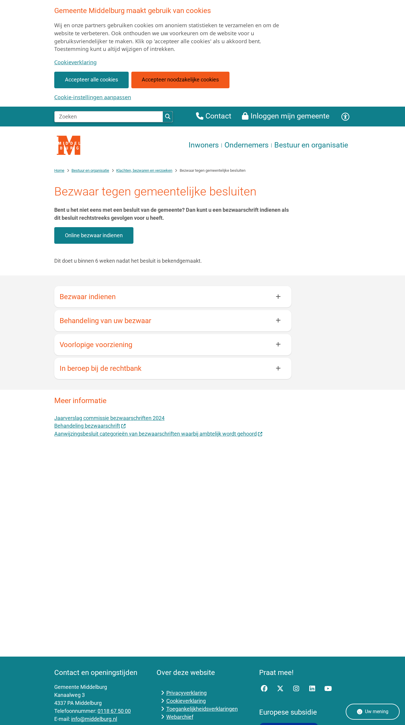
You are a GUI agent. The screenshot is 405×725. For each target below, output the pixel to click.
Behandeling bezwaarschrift (87, 426)
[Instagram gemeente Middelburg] (296, 688)
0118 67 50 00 (114, 711)
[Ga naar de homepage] (69, 145)
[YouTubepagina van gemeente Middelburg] (328, 688)
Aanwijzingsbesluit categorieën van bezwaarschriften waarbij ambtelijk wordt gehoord (155, 434)
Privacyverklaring (186, 693)
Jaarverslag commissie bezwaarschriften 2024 (109, 418)
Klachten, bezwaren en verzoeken (144, 170)
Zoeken (168, 116)
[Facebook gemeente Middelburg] (264, 688)
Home (59, 170)
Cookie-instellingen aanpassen (92, 97)
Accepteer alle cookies (91, 79)
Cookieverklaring (75, 62)
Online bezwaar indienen (94, 235)
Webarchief (179, 717)
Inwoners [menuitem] (204, 145)
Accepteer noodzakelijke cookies (180, 79)
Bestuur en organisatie (90, 170)
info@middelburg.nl (94, 719)
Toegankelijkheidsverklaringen (202, 709)
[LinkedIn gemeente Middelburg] (312, 688)
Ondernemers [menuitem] (246, 145)
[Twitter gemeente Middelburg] (280, 688)
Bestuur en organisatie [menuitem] (311, 145)
